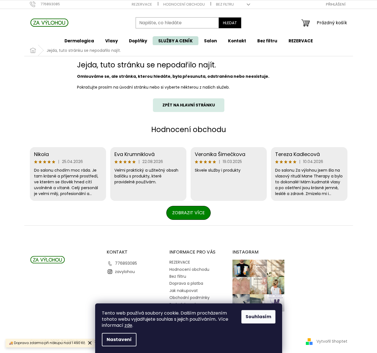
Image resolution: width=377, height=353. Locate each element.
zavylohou (125, 271)
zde (128, 325)
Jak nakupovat (183, 290)
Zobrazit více (188, 213)
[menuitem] (79, 40)
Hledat (230, 23)
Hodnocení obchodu (184, 4)
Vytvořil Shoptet (331, 341)
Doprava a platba (186, 283)
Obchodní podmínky (189, 297)
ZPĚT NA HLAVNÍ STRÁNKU (188, 105)
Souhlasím (258, 316)
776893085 (126, 263)
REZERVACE (142, 4)
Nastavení (119, 339)
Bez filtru (225, 4)
